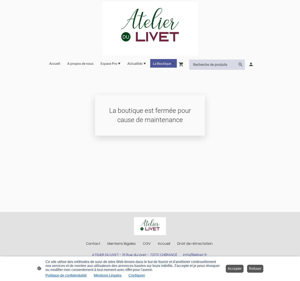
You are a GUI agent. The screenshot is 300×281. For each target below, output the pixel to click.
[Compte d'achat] (251, 64)
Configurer (136, 275)
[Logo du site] (150, 29)
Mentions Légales (107, 275)
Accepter (235, 268)
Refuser (255, 268)
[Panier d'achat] (182, 64)
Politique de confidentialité (66, 275)
